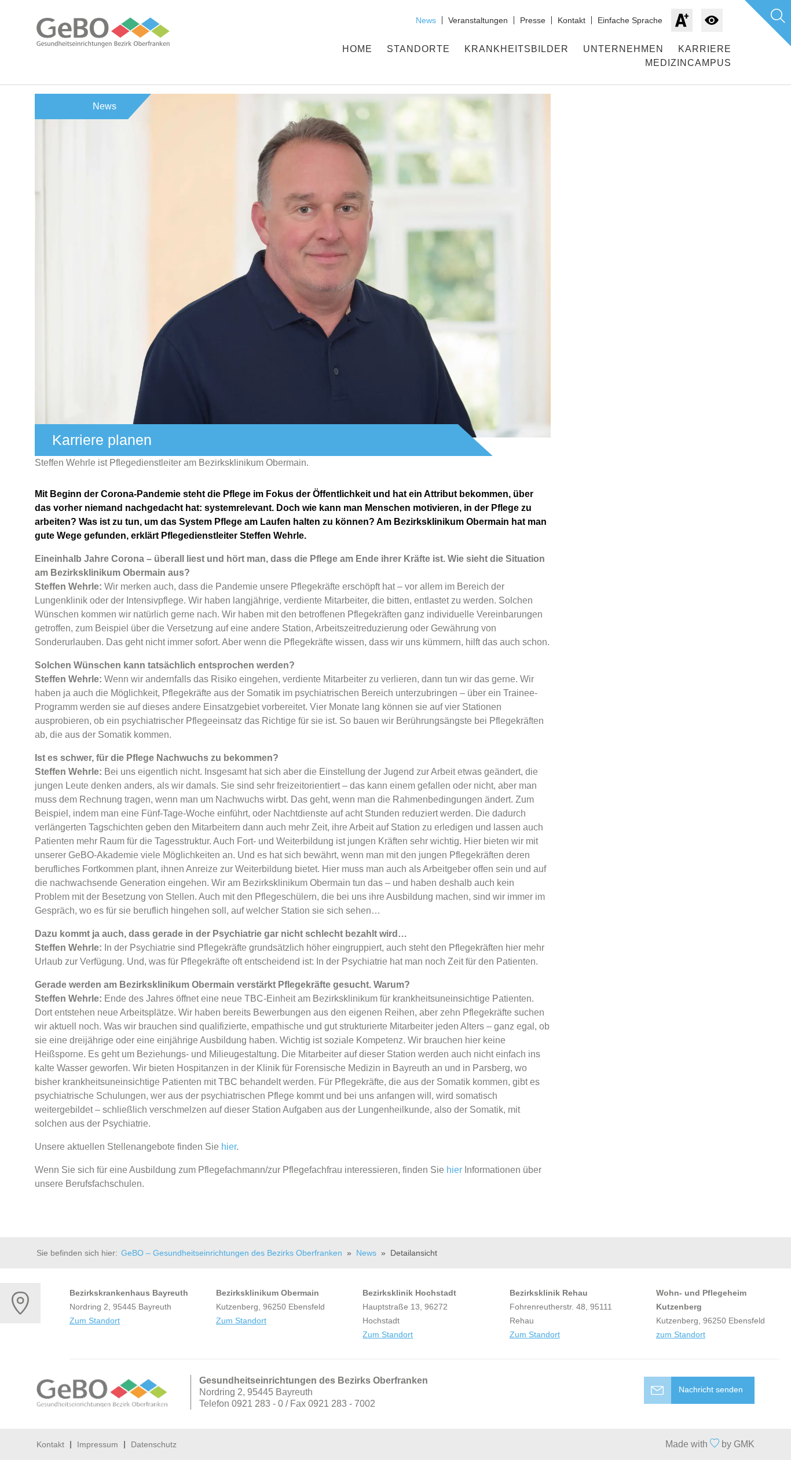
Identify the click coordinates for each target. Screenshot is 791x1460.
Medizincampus (688, 63)
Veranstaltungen (478, 20)
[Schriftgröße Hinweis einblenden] (682, 20)
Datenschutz (154, 1444)
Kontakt (571, 20)
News (426, 20)
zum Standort (680, 1334)
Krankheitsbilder (516, 49)
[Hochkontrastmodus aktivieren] (712, 20)
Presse (532, 20)
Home (357, 49)
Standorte (418, 49)
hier (228, 1147)
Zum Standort (94, 1320)
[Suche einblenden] (768, 23)
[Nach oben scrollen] (395, 1444)
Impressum (97, 1444)
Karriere (704, 49)
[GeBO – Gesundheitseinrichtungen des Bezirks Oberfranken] (114, 32)
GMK (744, 1444)
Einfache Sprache (630, 20)
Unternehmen (623, 49)
